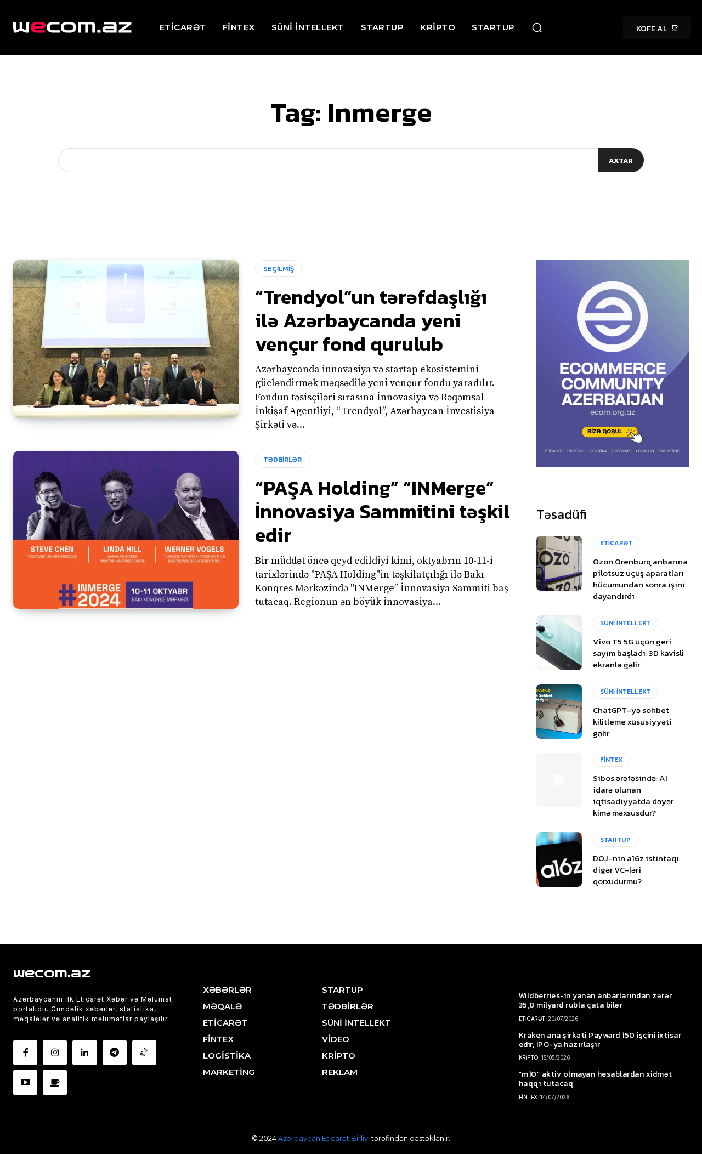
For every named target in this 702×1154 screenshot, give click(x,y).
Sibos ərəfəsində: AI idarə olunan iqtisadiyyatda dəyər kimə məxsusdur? (633, 795)
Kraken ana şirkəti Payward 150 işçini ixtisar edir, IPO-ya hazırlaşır (600, 1039)
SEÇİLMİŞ (278, 268)
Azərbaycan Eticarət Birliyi (324, 1138)
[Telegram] (115, 1052)
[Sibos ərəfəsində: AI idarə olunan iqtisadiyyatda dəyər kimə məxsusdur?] (559, 780)
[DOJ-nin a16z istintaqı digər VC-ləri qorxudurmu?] (559, 859)
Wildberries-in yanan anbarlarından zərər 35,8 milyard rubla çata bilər (595, 1000)
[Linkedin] (84, 1052)
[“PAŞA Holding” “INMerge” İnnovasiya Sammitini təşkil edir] (126, 530)
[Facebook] (25, 1052)
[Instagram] (55, 1052)
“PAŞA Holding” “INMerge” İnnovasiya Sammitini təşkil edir (382, 511)
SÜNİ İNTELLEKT (625, 623)
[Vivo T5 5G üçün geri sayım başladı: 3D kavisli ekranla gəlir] (559, 642)
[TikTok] (144, 1052)
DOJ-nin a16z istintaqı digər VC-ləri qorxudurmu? (636, 869)
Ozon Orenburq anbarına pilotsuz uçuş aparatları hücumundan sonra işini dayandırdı (640, 578)
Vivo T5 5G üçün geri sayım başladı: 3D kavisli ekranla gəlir (638, 653)
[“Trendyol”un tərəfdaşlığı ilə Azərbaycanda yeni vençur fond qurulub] (126, 339)
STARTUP (615, 840)
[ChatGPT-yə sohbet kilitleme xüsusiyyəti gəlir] (559, 711)
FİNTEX (611, 760)
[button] (537, 27)
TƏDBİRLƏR (282, 459)
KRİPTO (529, 1057)
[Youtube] (25, 1082)
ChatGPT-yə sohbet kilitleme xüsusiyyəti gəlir (632, 721)
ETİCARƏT (616, 543)
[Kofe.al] (55, 1082)
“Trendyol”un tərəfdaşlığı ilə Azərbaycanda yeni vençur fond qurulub (371, 320)
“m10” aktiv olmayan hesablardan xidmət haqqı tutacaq (595, 1078)
